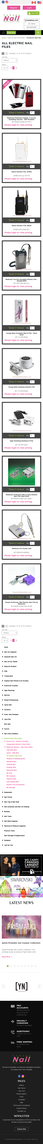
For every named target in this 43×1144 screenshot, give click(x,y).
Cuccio (6, 729)
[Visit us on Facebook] (20, 1076)
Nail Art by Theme (10, 661)
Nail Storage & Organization (14, 835)
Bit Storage (11, 787)
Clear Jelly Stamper (11, 714)
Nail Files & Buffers (11, 733)
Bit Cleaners (11, 776)
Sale (21, 1102)
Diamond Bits (11, 761)
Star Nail (7, 724)
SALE (6, 647)
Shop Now (11, 32)
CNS (5, 671)
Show (4, 64)
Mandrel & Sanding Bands (16, 758)
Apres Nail (8, 705)
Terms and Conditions (21, 1105)
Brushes (7, 811)
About (21, 1085)
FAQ (21, 1097)
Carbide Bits (11, 764)
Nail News (21, 1088)
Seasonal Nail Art (10, 657)
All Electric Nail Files (14, 756)
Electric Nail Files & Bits (16, 38)
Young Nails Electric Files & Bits (18, 744)
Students (7, 840)
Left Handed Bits (13, 781)
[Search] (38, 32)
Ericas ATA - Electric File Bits (17, 741)
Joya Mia (7, 719)
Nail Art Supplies (10, 652)
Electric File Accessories (15, 784)
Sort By (4, 57)
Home (4, 38)
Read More (6, 957)
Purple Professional (11, 700)
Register (13, 7)
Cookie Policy (21, 1108)
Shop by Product (10, 666)
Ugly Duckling (9, 690)
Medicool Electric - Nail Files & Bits (19, 747)
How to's (21, 1091)
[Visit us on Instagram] (23, 1076)
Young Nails (8, 676)
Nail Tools (8, 816)
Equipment (8, 792)
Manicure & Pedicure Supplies (15, 826)
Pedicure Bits (11, 779)
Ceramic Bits (11, 767)
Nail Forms (8, 797)
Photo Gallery (21, 1094)
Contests (21, 1099)
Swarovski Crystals (11, 685)
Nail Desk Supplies (11, 821)
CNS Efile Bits (12, 750)
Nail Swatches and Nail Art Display (16, 806)
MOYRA (7, 695)
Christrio (7, 709)
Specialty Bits (12, 770)
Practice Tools (9, 831)
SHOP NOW (21, 868)
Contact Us (21, 1111)
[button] (7, 966)
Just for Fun (8, 845)
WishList (20, 113)
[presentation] (3, 987)
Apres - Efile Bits (13, 753)
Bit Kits (9, 773)
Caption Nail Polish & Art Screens (16, 681)
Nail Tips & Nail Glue (11, 802)
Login (29, 7)
